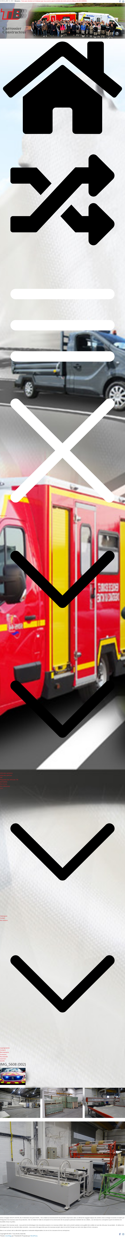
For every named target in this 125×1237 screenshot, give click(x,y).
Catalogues (3, 916)
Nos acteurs (4, 920)
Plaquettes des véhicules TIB (9, 780)
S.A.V (1, 788)
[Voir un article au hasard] (62, 262)
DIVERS (2, 1061)
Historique (3, 516)
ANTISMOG (3, 782)
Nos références (5, 786)
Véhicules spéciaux (6, 775)
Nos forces (3, 784)
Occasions (3, 1054)
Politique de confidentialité (8, 643)
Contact (2, 918)
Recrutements (4, 1052)
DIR (1, 777)
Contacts (3, 1050)
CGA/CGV (3, 1059)
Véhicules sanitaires (6, 773)
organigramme (5, 1048)
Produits (2, 645)
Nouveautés (4, 1057)
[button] (62, 641)
